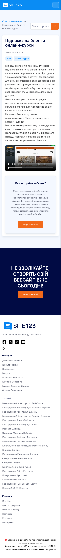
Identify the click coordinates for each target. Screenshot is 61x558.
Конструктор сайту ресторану (18, 471)
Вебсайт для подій (12, 428)
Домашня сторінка (12, 360)
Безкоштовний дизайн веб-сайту (19, 483)
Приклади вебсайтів (12, 377)
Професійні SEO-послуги (15, 488)
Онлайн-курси (22, 58)
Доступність (50, 549)
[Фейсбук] (4, 342)
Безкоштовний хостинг (14, 479)
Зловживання (36, 549)
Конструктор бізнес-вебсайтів (18, 420)
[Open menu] (55, 5)
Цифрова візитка (11, 450)
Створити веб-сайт (30, 224)
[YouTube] (23, 342)
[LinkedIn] (17, 342)
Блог (9, 58)
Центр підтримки (11, 505)
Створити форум (11, 462)
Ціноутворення (10, 364)
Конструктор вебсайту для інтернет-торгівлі (26, 407)
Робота (10, 509)
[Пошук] (55, 26)
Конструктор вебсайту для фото (19, 424)
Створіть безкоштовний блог (17, 458)
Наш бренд (8, 522)
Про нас (6, 501)
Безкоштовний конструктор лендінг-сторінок (26, 416)
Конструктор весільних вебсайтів (19, 437)
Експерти (7, 518)
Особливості (8, 369)
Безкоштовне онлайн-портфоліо (19, 441)
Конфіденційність (20, 549)
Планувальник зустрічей (14, 475)
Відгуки (6, 373)
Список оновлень (12, 21)
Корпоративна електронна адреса (20, 454)
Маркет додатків (16, 386)
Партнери (7, 514)
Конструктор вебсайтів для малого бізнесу (25, 445)
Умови (8, 549)
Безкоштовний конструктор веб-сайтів (22, 403)
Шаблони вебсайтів (12, 381)
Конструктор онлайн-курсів (16, 467)
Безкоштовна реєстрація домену (19, 411)
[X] (10, 342)
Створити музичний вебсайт (17, 433)
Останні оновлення (12, 390)
